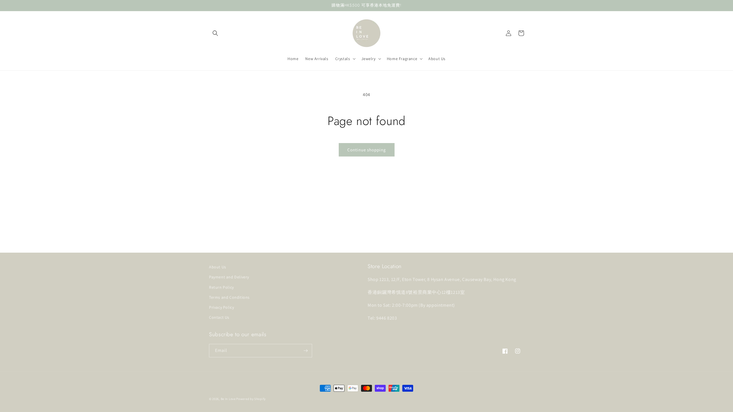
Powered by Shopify (251, 399)
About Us (217, 267)
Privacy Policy (221, 307)
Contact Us (219, 317)
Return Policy (221, 287)
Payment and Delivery (229, 277)
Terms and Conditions (229, 297)
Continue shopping (366, 149)
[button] (215, 33)
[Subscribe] (305, 350)
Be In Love (228, 399)
